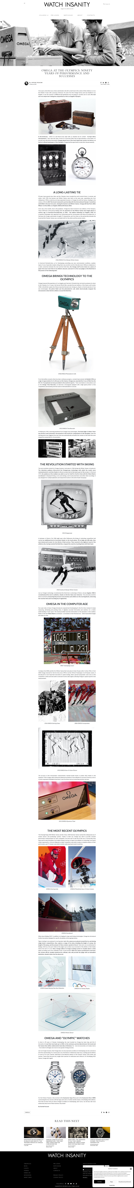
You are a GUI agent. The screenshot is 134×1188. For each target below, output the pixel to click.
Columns (43, 15)
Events (26, 1168)
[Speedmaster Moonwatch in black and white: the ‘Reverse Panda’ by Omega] (34, 1132)
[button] (131, 1168)
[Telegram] (106, 83)
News (25, 1166)
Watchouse (68, 15)
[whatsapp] (108, 83)
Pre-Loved (55, 15)
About (79, 15)
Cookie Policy (112, 1185)
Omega (27, 1112)
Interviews (27, 1175)
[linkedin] (103, 83)
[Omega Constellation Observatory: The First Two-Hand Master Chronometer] (56, 1132)
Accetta (100, 1181)
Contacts (91, 15)
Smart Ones (28, 1177)
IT (24, 3)
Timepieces (27, 1163)
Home (24, 18)
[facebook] (101, 83)
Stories (26, 18)
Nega (111, 1181)
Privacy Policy (58, 1175)
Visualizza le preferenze (125, 1181)
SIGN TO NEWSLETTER (89, 1163)
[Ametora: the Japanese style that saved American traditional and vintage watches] (78, 1132)
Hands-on (27, 1172)
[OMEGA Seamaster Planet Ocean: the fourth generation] (100, 1132)
